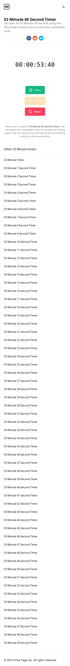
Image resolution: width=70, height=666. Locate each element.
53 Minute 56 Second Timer (20, 618)
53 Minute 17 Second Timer (20, 299)
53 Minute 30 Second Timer (20, 405)
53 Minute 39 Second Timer (20, 479)
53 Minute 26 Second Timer (20, 372)
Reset (37, 111)
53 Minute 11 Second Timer (20, 250)
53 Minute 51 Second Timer (20, 577)
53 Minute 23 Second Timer (20, 348)
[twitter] (41, 38)
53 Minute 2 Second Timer (20, 176)
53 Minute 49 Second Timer (20, 561)
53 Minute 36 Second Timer (20, 454)
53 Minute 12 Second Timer (20, 258)
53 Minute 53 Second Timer (20, 593)
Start (38, 90)
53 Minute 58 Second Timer (20, 634)
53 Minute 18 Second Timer (20, 307)
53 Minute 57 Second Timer (20, 626)
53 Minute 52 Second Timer (20, 585)
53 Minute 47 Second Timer (20, 544)
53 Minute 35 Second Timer (20, 446)
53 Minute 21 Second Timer (20, 332)
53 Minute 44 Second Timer (20, 520)
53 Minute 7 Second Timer (20, 217)
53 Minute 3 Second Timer (20, 184)
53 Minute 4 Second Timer (20, 192)
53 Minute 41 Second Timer (20, 495)
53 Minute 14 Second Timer (20, 274)
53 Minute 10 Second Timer (20, 242)
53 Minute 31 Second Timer (20, 413)
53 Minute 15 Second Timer (20, 282)
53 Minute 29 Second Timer (20, 397)
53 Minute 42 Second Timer (20, 503)
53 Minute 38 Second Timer (20, 471)
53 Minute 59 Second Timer (20, 643)
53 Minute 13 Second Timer (20, 266)
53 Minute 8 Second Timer (20, 225)
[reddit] (35, 38)
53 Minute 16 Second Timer (20, 291)
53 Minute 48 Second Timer (20, 553)
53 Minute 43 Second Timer (20, 512)
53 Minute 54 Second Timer (20, 602)
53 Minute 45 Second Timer (20, 528)
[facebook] (28, 38)
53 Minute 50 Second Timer (20, 569)
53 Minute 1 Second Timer (20, 168)
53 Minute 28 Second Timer (20, 389)
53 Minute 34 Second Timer (20, 438)
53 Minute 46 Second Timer (20, 536)
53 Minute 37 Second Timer (20, 463)
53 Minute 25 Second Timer (20, 364)
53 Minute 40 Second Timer (20, 487)
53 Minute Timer (14, 160)
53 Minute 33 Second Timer (20, 430)
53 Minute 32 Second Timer (20, 422)
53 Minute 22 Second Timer (20, 340)
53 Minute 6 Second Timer (20, 209)
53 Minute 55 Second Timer (20, 610)
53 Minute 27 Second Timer (20, 381)
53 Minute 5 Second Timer (20, 201)
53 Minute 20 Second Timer (20, 323)
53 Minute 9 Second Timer (20, 233)
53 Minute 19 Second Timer (20, 315)
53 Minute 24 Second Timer (20, 356)
